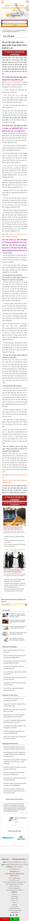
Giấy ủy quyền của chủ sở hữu (12, 165)
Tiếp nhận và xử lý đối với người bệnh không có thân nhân (18, 633)
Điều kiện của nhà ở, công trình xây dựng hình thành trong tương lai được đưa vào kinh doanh (14, 790)
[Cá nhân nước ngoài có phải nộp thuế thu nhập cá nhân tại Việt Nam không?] (5, 615)
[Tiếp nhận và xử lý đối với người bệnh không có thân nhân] (5, 634)
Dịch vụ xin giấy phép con (14, 888)
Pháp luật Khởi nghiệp (9, 646)
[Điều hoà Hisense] (7, 837)
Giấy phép (14, 904)
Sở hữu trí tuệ (14, 900)
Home (3, 30)
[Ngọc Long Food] (21, 837)
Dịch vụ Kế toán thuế (14, 880)
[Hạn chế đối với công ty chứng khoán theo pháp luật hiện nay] (14, 517)
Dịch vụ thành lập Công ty (14, 878)
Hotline (15, 919)
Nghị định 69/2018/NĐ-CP (14, 82)
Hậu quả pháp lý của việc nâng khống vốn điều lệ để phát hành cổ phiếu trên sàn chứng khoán (14, 754)
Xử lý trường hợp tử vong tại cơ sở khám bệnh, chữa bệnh (18, 627)
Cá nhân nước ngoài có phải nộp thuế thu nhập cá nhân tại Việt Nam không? (17, 615)
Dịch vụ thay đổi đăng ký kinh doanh (14, 884)
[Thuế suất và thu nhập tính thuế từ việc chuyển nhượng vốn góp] (14, 558)
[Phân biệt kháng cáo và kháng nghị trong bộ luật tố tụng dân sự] (5, 621)
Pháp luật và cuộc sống (9, 695)
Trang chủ (14, 894)
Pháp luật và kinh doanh (10, 30)
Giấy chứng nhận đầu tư (12, 95)
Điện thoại (5, 919)
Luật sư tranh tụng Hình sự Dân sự (14, 890)
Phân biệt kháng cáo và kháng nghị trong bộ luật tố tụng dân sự (17, 621)
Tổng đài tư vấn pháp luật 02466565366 (15, 53)
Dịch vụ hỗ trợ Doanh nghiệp (14, 910)
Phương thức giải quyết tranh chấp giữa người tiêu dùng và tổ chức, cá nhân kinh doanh (15, 761)
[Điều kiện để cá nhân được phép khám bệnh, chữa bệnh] (5, 640)
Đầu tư (14, 902)
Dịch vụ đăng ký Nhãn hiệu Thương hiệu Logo (14, 882)
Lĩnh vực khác (14, 906)
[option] (14, 811)
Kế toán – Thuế (14, 898)
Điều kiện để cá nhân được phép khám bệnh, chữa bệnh (17, 639)
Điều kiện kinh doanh (14, 908)
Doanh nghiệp (14, 896)
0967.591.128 (20, 873)
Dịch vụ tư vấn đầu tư (14, 886)
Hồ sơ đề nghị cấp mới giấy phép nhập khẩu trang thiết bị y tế (14, 118)
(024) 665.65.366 (10, 873)
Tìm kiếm (14, 25)
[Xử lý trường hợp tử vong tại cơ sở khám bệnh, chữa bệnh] (5, 628)
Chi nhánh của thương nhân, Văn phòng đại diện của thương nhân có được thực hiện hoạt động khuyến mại (14, 585)
